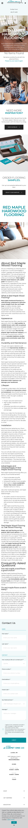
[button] (19, 3)
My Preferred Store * (7, 699)
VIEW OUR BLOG (12, 127)
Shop (5, 791)
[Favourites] (22, 3)
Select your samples (12, 192)
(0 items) (25, 3)
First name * (5, 633)
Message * (4, 709)
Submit (14, 740)
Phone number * (6, 669)
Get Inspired (7, 798)
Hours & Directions (14, 759)
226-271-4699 (14, 12)
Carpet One (4, 18)
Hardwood (20, 18)
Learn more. (11, 819)
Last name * (5, 644)
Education (7, 804)
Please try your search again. (14, 61)
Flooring (12, 18)
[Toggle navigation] (2, 3)
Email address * (6, 679)
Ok (14, 822)
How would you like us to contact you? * (12, 659)
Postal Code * (5, 689)
